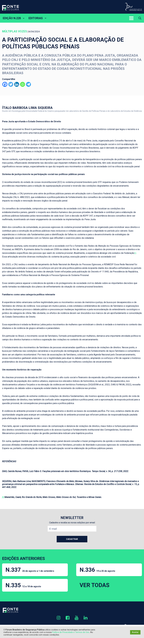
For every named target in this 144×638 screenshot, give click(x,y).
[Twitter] (10, 84)
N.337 (29, 570)
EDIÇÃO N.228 (12, 18)
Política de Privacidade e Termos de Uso (70, 632)
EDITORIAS (36, 18)
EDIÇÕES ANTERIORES (23, 558)
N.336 (97, 570)
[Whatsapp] (22, 84)
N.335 (23, 585)
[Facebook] (4, 84)
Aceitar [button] (135, 632)
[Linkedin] (16, 84)
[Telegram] (28, 84)
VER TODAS (94, 585)
